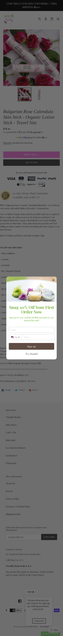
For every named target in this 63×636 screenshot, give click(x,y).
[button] (53, 280)
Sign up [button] (31, 346)
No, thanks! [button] (31, 354)
